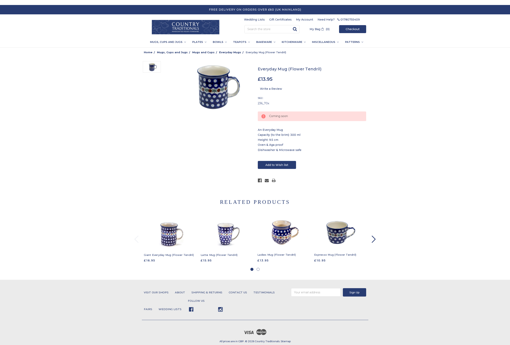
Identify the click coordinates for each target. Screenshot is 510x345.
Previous (136, 239)
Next (374, 239)
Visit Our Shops (156, 292)
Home (148, 52)
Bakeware (264, 41)
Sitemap (286, 341)
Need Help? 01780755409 (339, 19)
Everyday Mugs (230, 52)
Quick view (170, 233)
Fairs (148, 309)
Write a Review (271, 89)
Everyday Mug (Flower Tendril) (266, 52)
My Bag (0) (320, 29)
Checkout (353, 29)
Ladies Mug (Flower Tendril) (276, 254)
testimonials (264, 292)
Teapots (240, 41)
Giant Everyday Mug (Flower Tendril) (169, 254)
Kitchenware (292, 41)
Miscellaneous (324, 41)
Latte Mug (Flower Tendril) (219, 254)
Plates (198, 41)
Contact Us (238, 292)
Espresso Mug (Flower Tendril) (335, 254)
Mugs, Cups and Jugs (166, 41)
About (180, 292)
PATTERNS (351, 41)
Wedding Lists (254, 19)
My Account (304, 19)
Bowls (218, 41)
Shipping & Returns (206, 292)
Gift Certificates (280, 19)
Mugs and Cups (203, 52)
